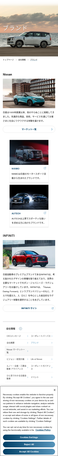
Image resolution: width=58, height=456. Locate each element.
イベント (35, 377)
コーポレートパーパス (41, 336)
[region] (29, 421)
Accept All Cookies (29, 451)
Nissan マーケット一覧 (16, 351)
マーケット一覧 (29, 129)
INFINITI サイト (29, 308)
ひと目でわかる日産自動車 (16, 377)
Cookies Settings (29, 437)
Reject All (29, 444)
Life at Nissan (36, 359)
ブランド (35, 342)
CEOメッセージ (14, 336)
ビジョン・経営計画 (15, 359)
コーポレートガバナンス (41, 367)
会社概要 (10, 342)
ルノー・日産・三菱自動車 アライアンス (16, 367)
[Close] (55, 390)
